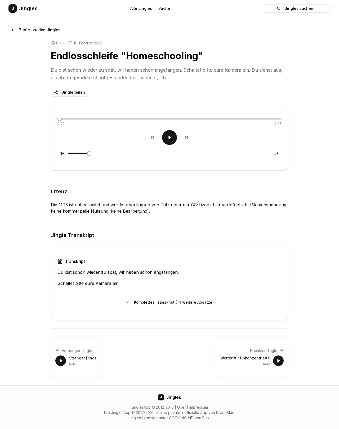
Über (181, 407)
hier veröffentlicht (231, 204)
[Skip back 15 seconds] (152, 137)
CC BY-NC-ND (181, 418)
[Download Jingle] (277, 153)
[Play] (169, 137)
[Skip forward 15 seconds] (186, 137)
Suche (164, 8)
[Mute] (61, 153)
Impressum (198, 407)
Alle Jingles (141, 8)
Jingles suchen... (300, 8)
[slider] (59, 119)
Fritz (206, 418)
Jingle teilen (73, 92)
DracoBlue (225, 412)
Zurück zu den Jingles (39, 30)
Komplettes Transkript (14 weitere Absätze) (174, 302)
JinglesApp (141, 407)
